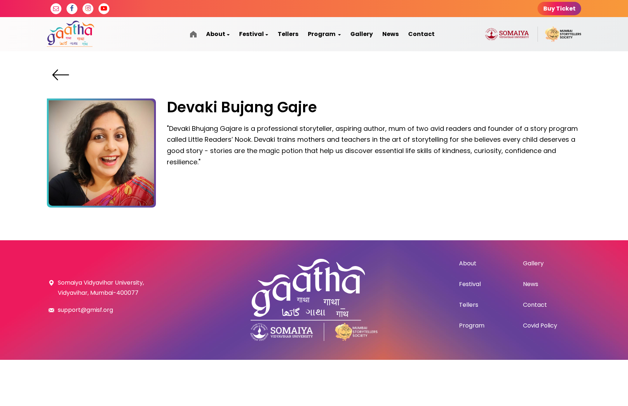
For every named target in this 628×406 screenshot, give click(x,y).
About (215, 34)
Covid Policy (540, 325)
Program (322, 34)
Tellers (288, 34)
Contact (421, 34)
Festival (251, 34)
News (390, 34)
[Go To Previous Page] (61, 75)
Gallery (361, 34)
